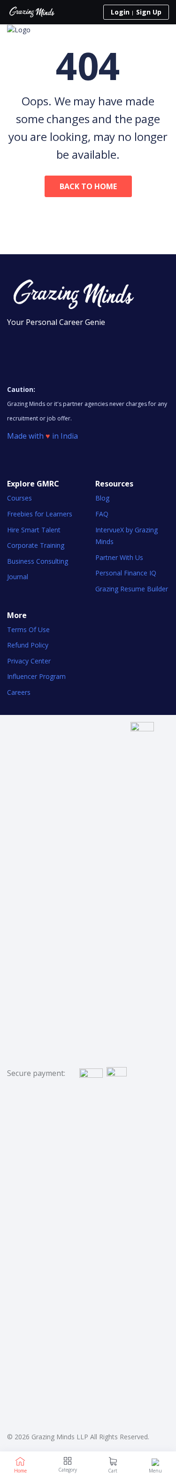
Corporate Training (35, 545)
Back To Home (88, 186)
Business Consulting (37, 561)
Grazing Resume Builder (131, 588)
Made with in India (42, 436)
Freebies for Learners (39, 513)
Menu (155, 1470)
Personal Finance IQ (125, 572)
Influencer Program (36, 676)
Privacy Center (29, 660)
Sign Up (148, 11)
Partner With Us (119, 557)
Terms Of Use (28, 629)
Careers (19, 692)
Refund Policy (27, 645)
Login (120, 11)
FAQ (101, 513)
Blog (102, 497)
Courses (19, 497)
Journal (17, 576)
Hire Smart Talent (34, 529)
